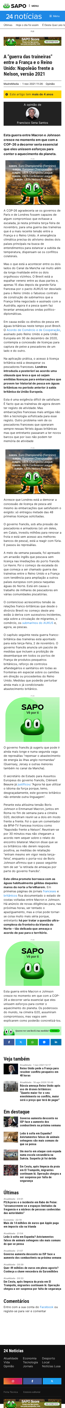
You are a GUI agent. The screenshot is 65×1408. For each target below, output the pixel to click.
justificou (24, 784)
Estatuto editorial (31, 1392)
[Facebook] (32, 1381)
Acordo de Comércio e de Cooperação (33, 330)
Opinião (50, 83)
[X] (52, 1381)
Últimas (11, 1193)
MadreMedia (11, 83)
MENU (35, 5)
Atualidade (25, 1065)
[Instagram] (13, 1381)
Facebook (46, 1307)
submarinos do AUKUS (37, 623)
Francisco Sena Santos (32, 122)
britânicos (10, 895)
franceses (49, 891)
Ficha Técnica (11, 1392)
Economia (9, 1219)
